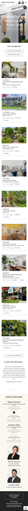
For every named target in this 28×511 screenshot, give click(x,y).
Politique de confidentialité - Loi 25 (14, 503)
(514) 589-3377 (14, 432)
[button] (10, 389)
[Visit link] (14, 407)
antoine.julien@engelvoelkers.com (14, 431)
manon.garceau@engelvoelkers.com (14, 408)
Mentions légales (14, 501)
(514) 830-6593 (14, 409)
